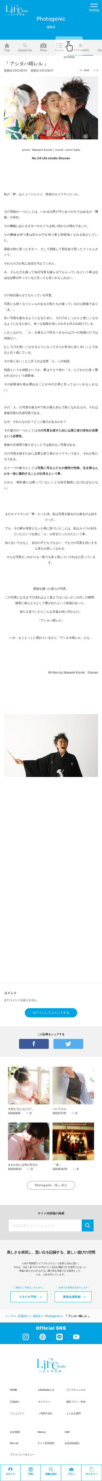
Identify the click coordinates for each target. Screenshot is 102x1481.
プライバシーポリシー (22, 1454)
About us (25, 50)
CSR (67, 1431)
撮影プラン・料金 (76, 1401)
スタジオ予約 (28, 1296)
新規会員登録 (72, 1296)
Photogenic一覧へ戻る (51, 1185)
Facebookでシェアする (34, 1044)
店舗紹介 (15, 1401)
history (41, 1431)
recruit (14, 1443)
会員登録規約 (72, 1443)
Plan (43, 50)
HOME (13, 1389)
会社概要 (15, 1431)
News (59, 50)
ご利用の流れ (45, 1413)
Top (7, 50)
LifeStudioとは (46, 1389)
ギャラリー (44, 1401)
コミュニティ (17, 1413)
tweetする (68, 1044)
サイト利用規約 (46, 1443)
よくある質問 (73, 1413)
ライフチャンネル (76, 1389)
